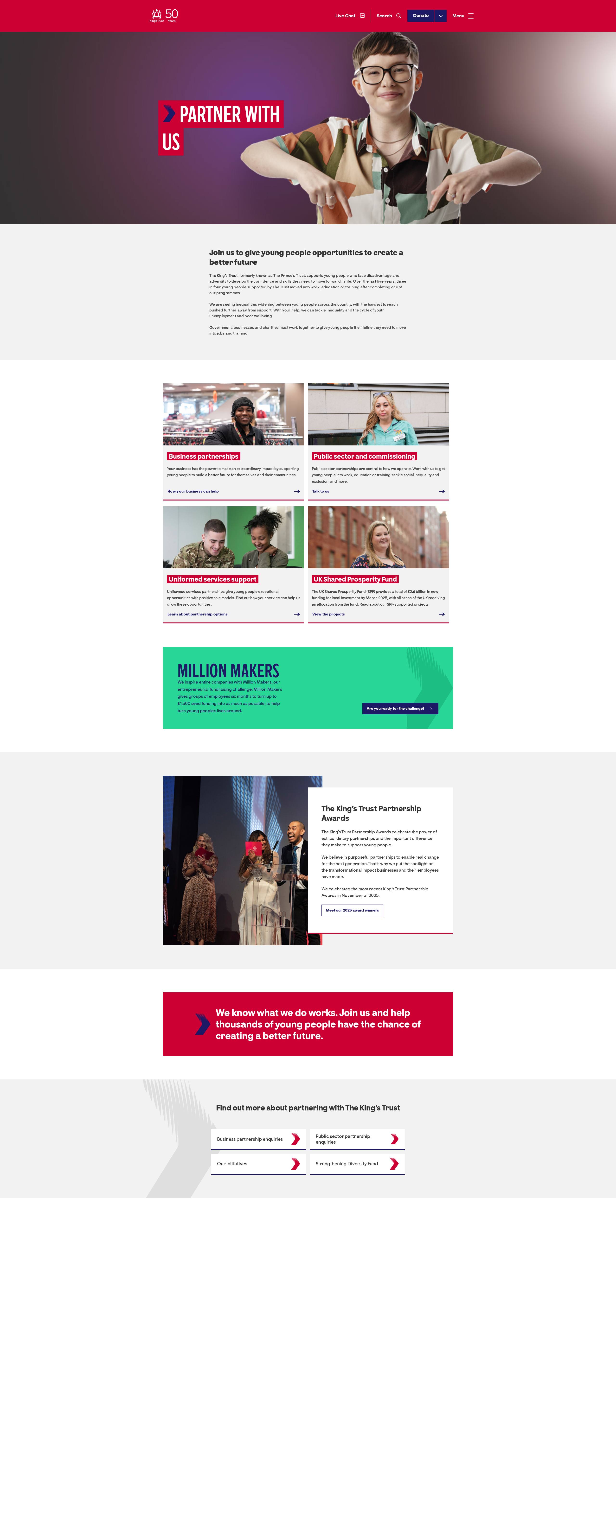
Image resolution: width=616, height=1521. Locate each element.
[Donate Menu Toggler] (441, 16)
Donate (421, 16)
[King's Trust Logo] (163, 16)
